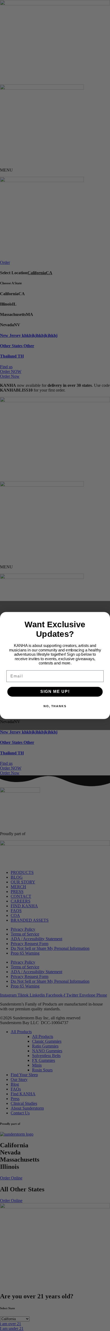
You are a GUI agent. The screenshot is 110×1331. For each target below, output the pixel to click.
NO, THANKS (55, 706)
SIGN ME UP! (55, 692)
